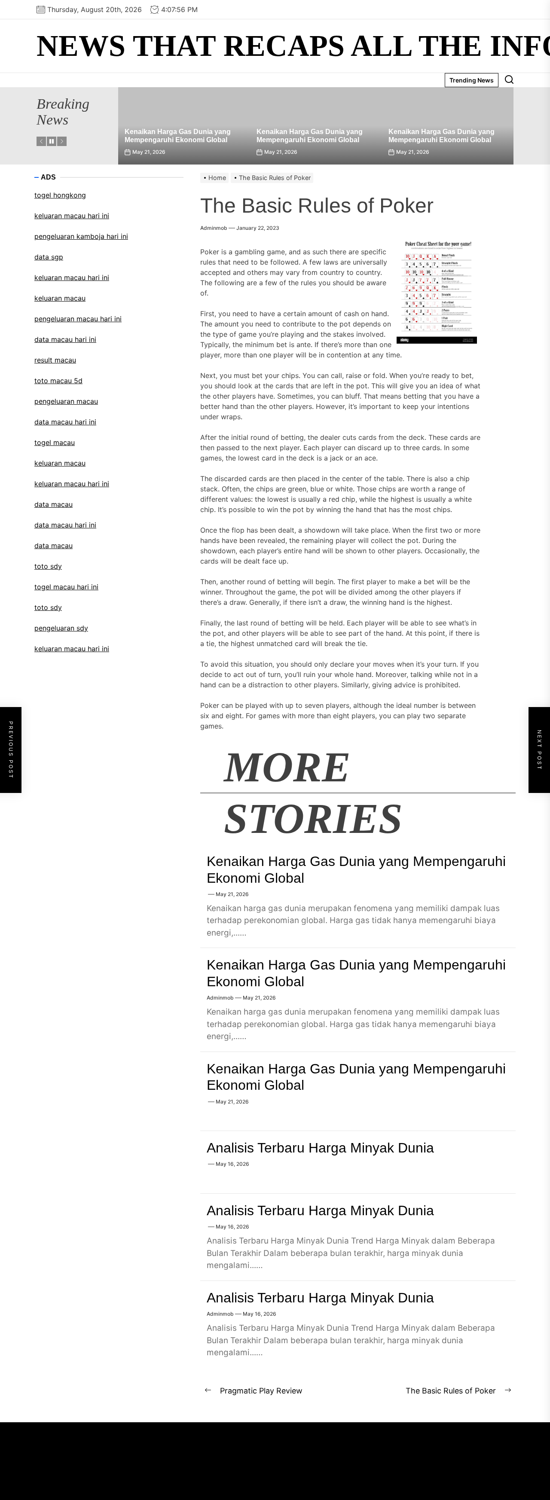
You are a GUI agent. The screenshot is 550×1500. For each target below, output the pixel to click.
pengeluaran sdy (61, 628)
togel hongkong (60, 195)
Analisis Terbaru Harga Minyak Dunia (320, 1147)
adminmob (213, 228)
